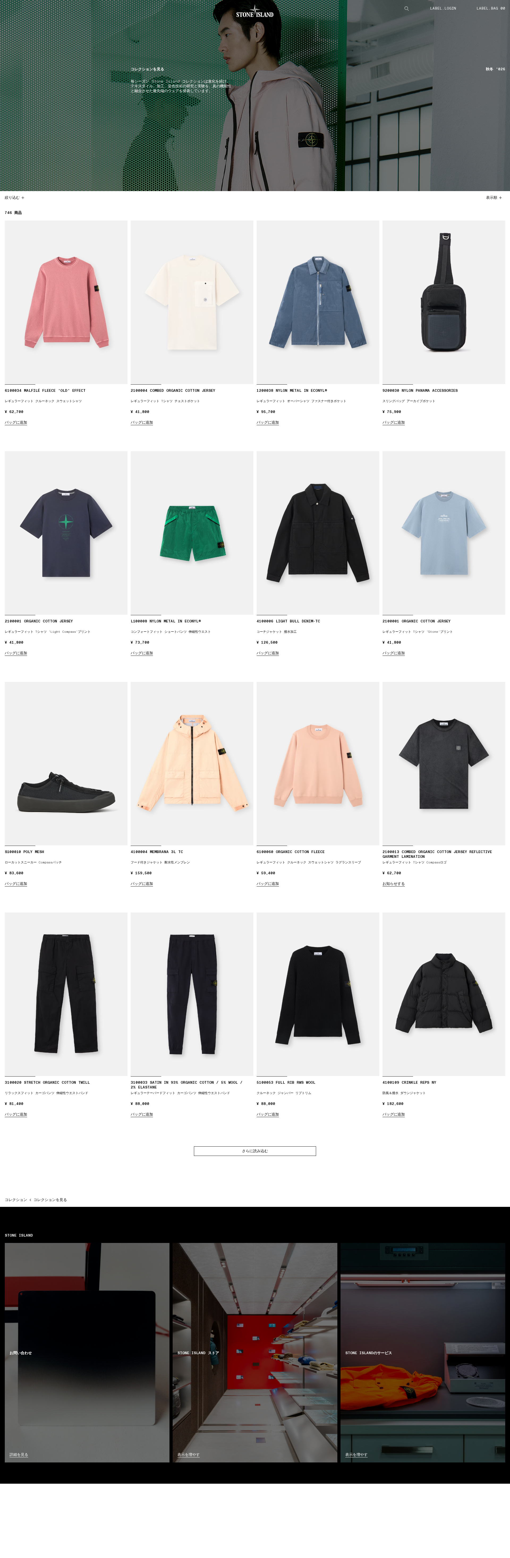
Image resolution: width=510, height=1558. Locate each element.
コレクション (16, 1199)
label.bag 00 (491, 8)
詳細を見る (19, 1454)
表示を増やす (188, 1454)
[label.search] (406, 8)
